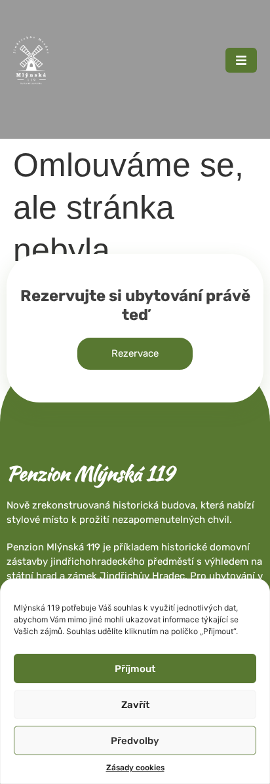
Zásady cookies (135, 767)
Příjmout (135, 669)
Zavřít (135, 705)
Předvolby (135, 741)
